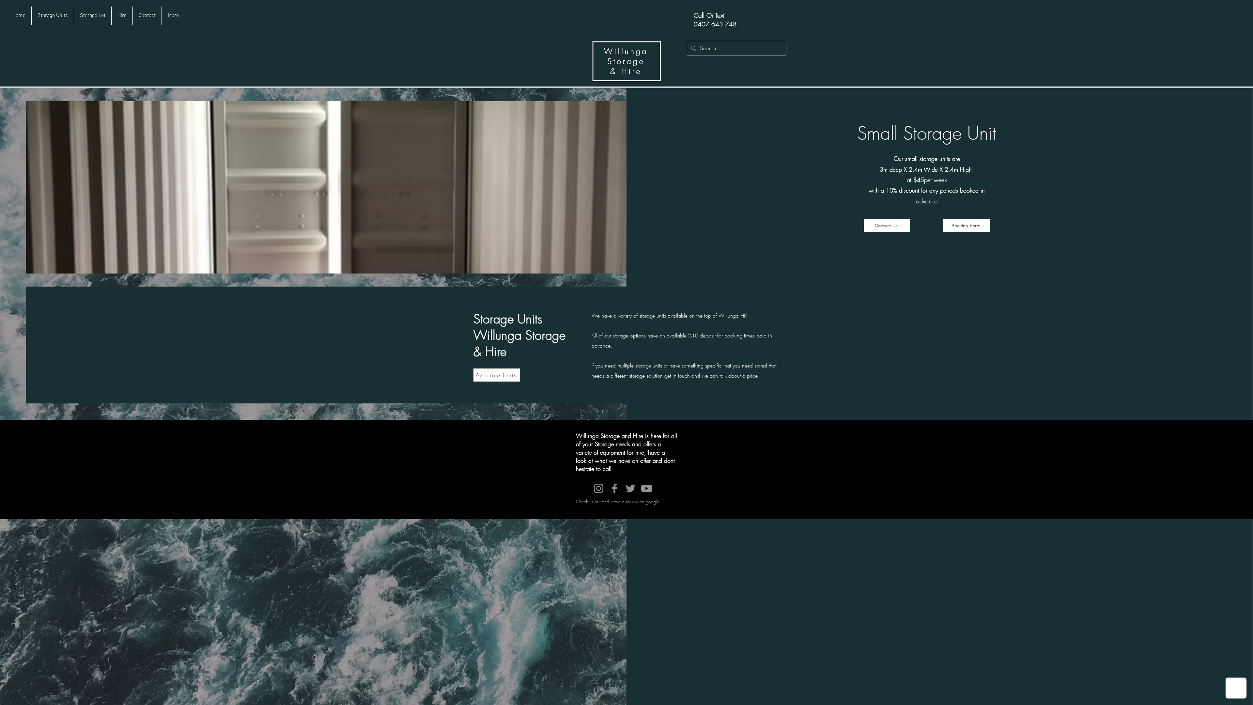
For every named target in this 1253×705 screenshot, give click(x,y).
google (652, 501)
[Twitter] (630, 488)
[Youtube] (646, 488)
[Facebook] (614, 488)
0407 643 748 (715, 24)
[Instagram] (598, 488)
